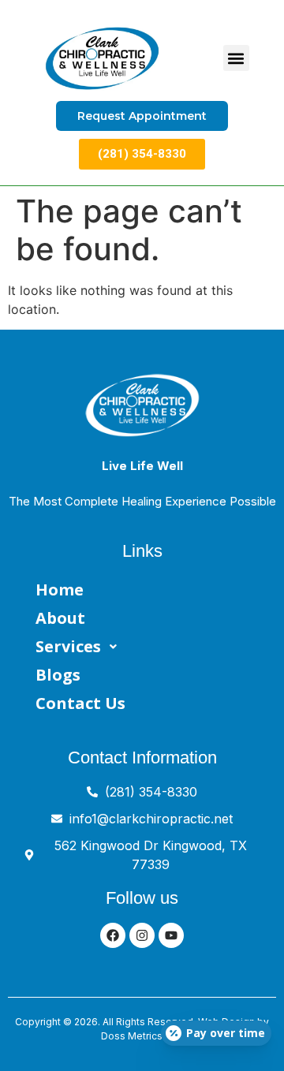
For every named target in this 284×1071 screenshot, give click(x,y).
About (60, 618)
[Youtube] (171, 935)
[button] (236, 58)
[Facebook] (112, 935)
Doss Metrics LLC (142, 1036)
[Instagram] (142, 935)
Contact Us (80, 703)
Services (68, 646)
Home (60, 589)
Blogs (58, 674)
